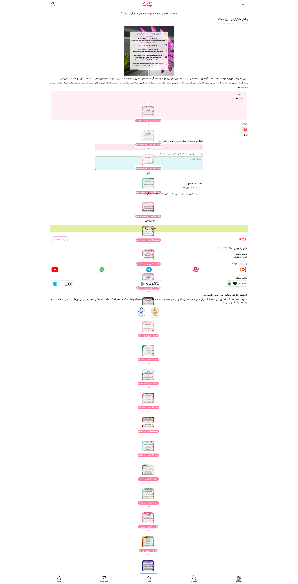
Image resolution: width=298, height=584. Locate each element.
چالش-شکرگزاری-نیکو (133, 14)
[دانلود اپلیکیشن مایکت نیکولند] (62, 283)
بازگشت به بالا (60, 239)
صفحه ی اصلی (170, 14)
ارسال (148, 173)
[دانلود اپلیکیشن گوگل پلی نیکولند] (150, 283)
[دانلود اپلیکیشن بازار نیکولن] (236, 283)
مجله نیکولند (153, 14)
